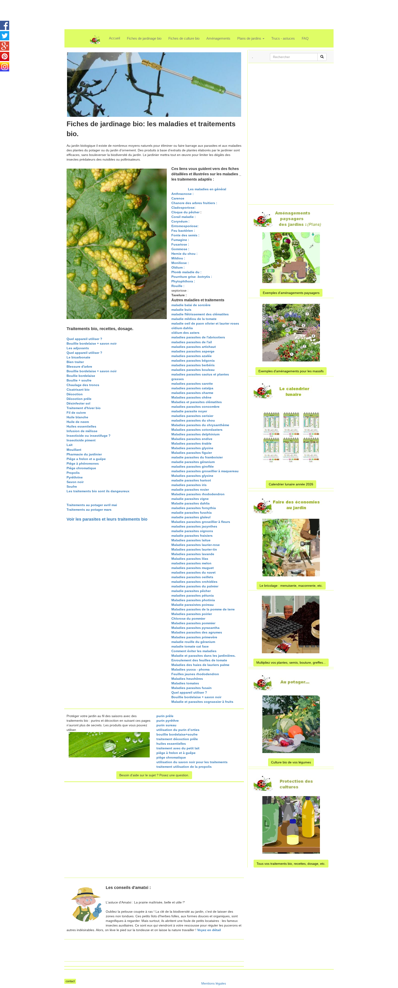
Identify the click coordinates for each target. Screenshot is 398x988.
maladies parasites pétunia (192, 595)
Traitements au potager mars (89, 509)
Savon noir (75, 482)
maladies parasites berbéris (193, 365)
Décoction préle (79, 399)
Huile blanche (77, 417)
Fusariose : (180, 244)
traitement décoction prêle (177, 739)
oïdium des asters (185, 332)
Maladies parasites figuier (191, 452)
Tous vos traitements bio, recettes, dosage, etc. (291, 863)
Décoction (75, 394)
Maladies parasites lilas (189, 558)
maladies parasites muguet (192, 568)
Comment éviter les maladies (194, 651)
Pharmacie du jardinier (84, 454)
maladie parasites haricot (191, 480)
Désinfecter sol (78, 403)
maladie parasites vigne (190, 499)
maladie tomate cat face (190, 646)
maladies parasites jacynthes (194, 526)
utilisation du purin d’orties (177, 730)
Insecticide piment (81, 440)
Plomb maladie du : (186, 272)
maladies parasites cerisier (192, 416)
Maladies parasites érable (191, 443)
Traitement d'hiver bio (84, 408)
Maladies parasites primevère (194, 637)
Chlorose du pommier (188, 618)
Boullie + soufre (79, 380)
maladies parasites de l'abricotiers (198, 337)
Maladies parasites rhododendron (198, 494)
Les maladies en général (206, 189)
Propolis (73, 473)
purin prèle (164, 716)
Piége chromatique (81, 468)
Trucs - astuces (283, 38)
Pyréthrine (75, 477)
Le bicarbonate (78, 357)
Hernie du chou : (184, 253)
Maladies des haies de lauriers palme (200, 665)
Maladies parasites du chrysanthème (200, 425)
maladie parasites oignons (192, 531)
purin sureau (166, 725)
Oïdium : (178, 267)
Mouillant (74, 449)
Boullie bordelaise (81, 376)
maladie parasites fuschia (191, 512)
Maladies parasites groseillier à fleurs (200, 522)
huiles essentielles (171, 743)
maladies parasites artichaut (193, 347)
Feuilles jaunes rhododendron (195, 674)
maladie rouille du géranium (193, 642)
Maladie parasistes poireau (192, 605)
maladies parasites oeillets (192, 577)
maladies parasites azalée (191, 356)
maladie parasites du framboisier (197, 457)
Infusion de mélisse (82, 431)
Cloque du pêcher (185, 212)
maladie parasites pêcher (191, 591)
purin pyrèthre (167, 720)
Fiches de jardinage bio (144, 38)
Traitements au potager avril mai (92, 505)
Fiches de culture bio (183, 38)
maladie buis (181, 309)
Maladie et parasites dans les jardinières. (203, 655)
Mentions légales (213, 983)
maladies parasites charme (192, 393)
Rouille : (178, 286)
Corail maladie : (183, 217)
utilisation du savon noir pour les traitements (192, 762)
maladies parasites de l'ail (191, 342)
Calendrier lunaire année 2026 (291, 484)
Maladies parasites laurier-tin (194, 549)
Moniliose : (180, 263)
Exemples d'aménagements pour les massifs (291, 371)
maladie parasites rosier (190, 489)
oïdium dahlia (182, 328)
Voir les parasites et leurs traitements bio (107, 519)
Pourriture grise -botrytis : (191, 277)
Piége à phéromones (83, 463)
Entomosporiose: (185, 226)
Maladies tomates (185, 683)
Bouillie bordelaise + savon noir (92, 343)
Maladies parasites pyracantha (195, 628)
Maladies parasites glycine (192, 448)
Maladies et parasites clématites (196, 402)
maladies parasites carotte (192, 383)
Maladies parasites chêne (191, 397)
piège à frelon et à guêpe (176, 753)
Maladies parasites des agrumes (196, 632)
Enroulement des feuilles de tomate (199, 660)
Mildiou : (178, 258)
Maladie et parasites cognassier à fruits (202, 702)
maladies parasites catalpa (192, 388)
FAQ (305, 38)
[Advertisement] (193, 10)
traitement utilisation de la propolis (184, 766)
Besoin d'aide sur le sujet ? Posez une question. (154, 775)
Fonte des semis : (185, 235)
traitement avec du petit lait (177, 748)
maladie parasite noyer (189, 411)
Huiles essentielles (81, 426)
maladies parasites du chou (193, 420)
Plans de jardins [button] (249, 38)
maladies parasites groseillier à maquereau (205, 471)
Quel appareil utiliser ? (84, 339)
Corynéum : (180, 221)
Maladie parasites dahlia (190, 503)
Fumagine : (180, 240)
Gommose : (180, 249)
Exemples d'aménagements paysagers (291, 293)
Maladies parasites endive (191, 439)
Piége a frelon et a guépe (86, 459)
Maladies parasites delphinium (195, 434)
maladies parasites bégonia (193, 360)
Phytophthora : (183, 281)
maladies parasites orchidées (194, 581)
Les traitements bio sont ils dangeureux (98, 491)
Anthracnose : (182, 194)
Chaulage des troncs (83, 385)
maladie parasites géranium (193, 462)
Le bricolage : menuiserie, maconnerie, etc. (291, 585)
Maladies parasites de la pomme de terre (203, 609)
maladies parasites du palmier (194, 586)
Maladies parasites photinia (193, 600)
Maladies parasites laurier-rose (195, 545)
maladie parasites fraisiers (192, 535)
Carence (177, 198)
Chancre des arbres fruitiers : (194, 203)
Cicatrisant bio (78, 389)
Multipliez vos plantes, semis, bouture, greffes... (291, 662)
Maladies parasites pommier (193, 623)
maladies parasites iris (189, 485)
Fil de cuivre (76, 412)
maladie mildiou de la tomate (194, 319)
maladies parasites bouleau (193, 370)
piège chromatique (171, 757)
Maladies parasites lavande (192, 554)
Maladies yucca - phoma (190, 669)
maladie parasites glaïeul (191, 517)
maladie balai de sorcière (191, 305)
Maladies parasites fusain (191, 688)
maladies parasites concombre (195, 406)
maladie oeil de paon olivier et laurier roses (205, 323)
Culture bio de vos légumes (291, 762)
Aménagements (218, 38)
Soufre (72, 486)
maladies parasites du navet (193, 572)
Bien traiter (75, 362)
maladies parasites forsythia (193, 508)
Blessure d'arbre (79, 366)
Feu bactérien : (183, 230)
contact (70, 981)
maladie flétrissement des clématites (200, 314)
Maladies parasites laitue (191, 540)
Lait (70, 445)
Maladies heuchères (187, 678)
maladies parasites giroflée (192, 466)
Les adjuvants (78, 348)
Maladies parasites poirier (191, 614)
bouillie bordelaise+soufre (177, 734)
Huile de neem (78, 422)
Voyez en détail (209, 930)
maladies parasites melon (191, 563)
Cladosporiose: (183, 207)
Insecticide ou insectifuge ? (89, 435)
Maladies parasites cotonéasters (196, 429)
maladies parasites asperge (192, 351)
